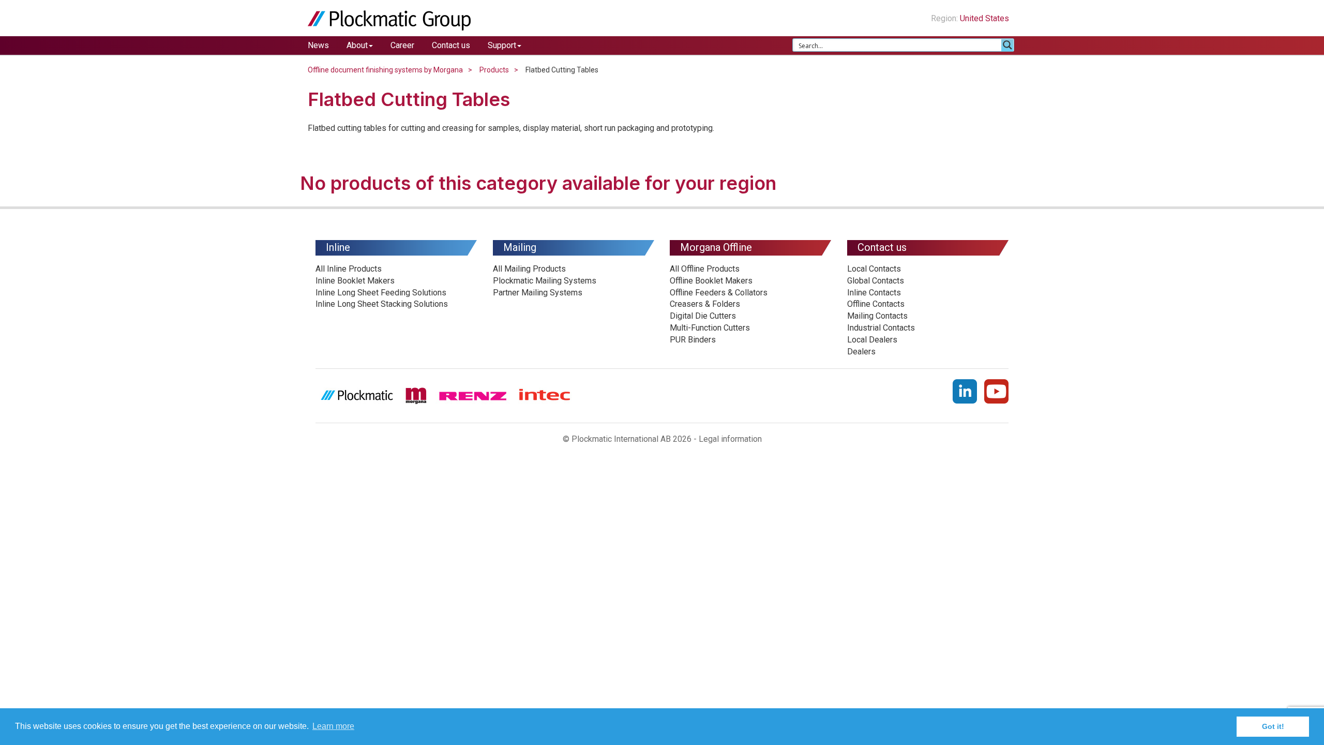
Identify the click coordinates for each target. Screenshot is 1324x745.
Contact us (451, 45)
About (357, 45)
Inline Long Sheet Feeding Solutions (380, 292)
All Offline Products (705, 269)
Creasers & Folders (705, 304)
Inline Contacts (874, 292)
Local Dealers (872, 340)
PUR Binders (693, 340)
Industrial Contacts (881, 328)
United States (985, 18)
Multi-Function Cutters (710, 328)
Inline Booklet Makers (355, 281)
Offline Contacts (876, 304)
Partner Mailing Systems (537, 292)
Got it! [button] (1273, 726)
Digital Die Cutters (703, 316)
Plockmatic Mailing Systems (544, 281)
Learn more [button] (333, 726)
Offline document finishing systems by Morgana (385, 70)
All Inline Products (348, 269)
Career (402, 45)
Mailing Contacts (877, 316)
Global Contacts (875, 281)
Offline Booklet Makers (711, 281)
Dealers (861, 351)
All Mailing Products (529, 269)
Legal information (730, 439)
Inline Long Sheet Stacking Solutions (381, 304)
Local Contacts (874, 269)
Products (494, 70)
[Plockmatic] (389, 20)
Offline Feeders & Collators (719, 292)
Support (502, 45)
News (318, 45)
